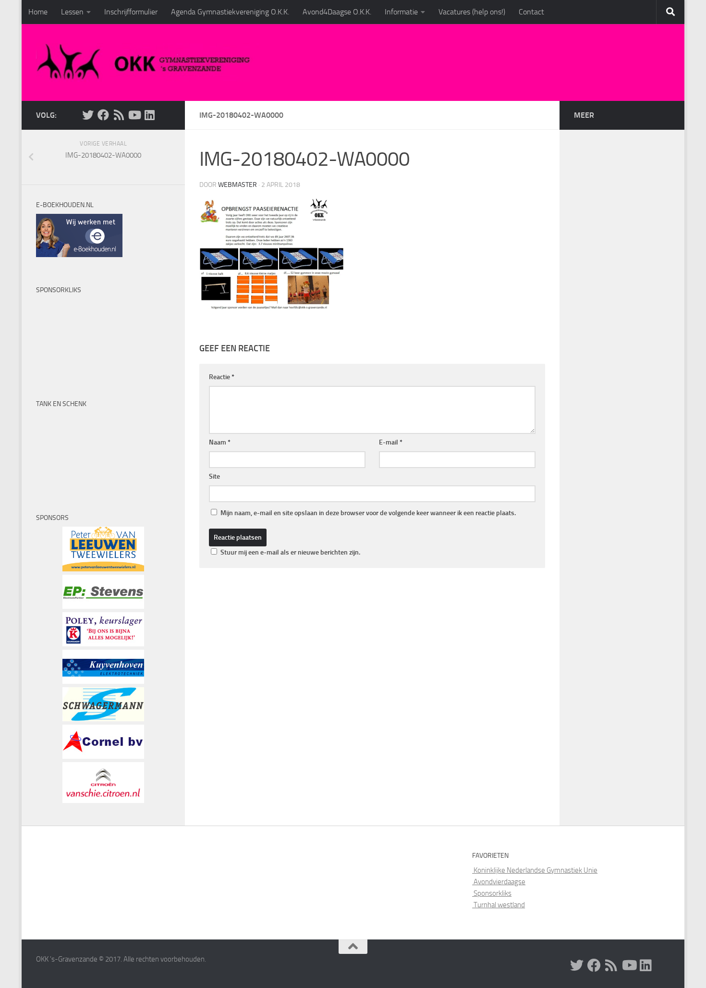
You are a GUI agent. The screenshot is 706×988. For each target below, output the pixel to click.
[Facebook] (103, 115)
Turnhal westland (498, 905)
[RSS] (118, 115)
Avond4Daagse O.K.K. (337, 11)
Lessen (72, 11)
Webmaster (237, 185)
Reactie (221, 377)
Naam (220, 442)
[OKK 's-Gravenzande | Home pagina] (147, 62)
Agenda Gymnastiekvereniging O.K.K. (230, 11)
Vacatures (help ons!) (471, 11)
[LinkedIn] (149, 115)
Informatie (401, 11)
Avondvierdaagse (498, 881)
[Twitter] (88, 115)
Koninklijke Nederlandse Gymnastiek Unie (534, 870)
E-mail (390, 442)
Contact (531, 11)
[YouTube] (134, 115)
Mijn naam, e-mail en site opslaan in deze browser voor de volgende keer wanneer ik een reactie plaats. (368, 513)
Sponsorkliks (491, 893)
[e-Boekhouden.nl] (79, 254)
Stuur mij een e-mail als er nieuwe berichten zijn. (290, 552)
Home (38, 11)
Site (214, 476)
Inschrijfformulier (131, 11)
